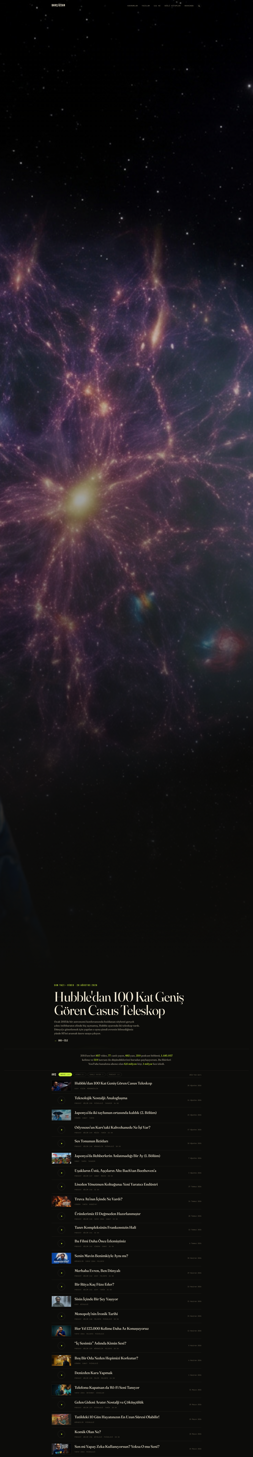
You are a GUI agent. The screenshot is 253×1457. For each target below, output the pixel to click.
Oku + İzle (61, 1040)
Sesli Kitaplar (173, 6)
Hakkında (189, 6)
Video (80, 1074)
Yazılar (146, 6)
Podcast (114, 1074)
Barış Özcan (58, 5)
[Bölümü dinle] (61, 1100)
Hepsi (65, 1074)
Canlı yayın (97, 1074)
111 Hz (157, 6)
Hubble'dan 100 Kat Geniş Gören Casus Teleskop (119, 1003)
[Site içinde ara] (199, 6)
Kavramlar (133, 6)
